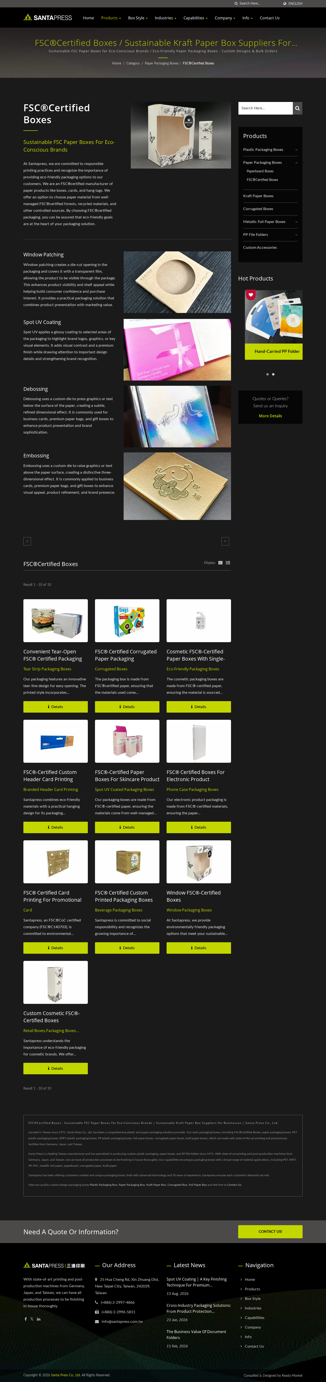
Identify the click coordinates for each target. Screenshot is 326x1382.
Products (110, 18)
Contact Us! (270, 1232)
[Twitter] (32, 1319)
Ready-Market (292, 1375)
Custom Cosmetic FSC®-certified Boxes (51, 1017)
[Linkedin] (38, 1319)
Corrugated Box (177, 1184)
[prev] (27, 541)
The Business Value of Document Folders (196, 1334)
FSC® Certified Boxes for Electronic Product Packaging (196, 779)
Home (88, 18)
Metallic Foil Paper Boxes (264, 222)
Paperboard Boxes (260, 171)
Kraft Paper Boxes (258, 196)
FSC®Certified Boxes (198, 63)
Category (133, 63)
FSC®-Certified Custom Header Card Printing (50, 776)
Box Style (136, 18)
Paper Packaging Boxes (162, 63)
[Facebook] (26, 1319)
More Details (270, 415)
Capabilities (194, 18)
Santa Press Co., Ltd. (66, 1375)
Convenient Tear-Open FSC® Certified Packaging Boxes (52, 658)
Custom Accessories (260, 247)
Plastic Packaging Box (103, 1184)
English (296, 3)
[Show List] (228, 563)
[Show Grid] (220, 563)
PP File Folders (255, 235)
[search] (236, 3)
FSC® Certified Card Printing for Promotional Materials (52, 899)
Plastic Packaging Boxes (263, 150)
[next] (225, 541)
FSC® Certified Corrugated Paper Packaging (126, 655)
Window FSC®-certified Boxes (194, 896)
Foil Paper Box (198, 1184)
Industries (164, 18)
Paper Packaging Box (132, 1184)
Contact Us (270, 18)
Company (224, 18)
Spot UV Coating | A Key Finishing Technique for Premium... (197, 1282)
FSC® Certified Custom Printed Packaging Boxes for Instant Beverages (124, 899)
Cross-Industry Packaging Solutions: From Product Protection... (199, 1308)
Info (246, 18)
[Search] (297, 108)
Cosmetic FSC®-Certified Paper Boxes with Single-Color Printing (196, 658)
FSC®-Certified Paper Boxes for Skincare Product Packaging (127, 779)
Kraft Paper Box (156, 1184)
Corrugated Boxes (258, 209)
